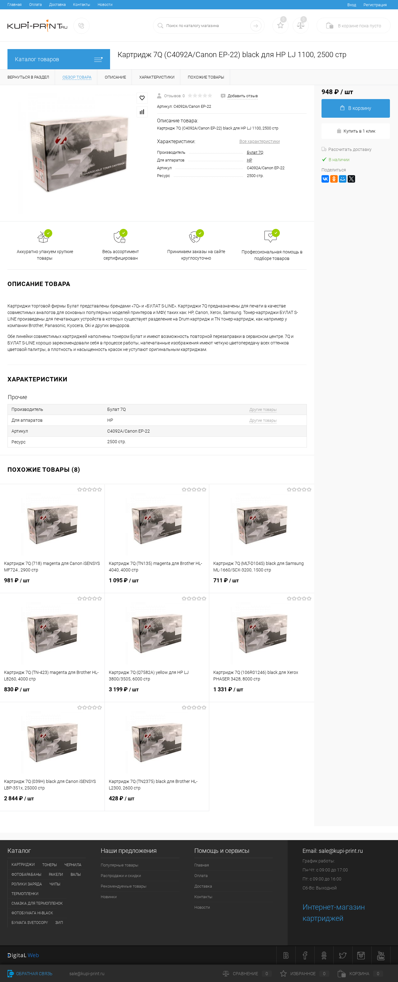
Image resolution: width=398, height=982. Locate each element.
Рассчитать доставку (350, 149)
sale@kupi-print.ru (341, 851)
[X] (351, 179)
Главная (14, 4)
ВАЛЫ (76, 874)
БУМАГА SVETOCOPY (30, 923)
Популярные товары (119, 865)
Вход (351, 4)
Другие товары (263, 409)
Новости (105, 4)
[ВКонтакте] (325, 179)
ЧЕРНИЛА (72, 865)
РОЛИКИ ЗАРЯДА (27, 884)
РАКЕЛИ (56, 874)
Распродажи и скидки (121, 875)
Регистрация (375, 4)
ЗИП (59, 923)
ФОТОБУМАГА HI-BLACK (32, 913)
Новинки (109, 896)
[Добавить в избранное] (142, 98)
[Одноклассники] (334, 179)
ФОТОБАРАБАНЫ (26, 874)
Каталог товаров (37, 59)
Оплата (35, 4)
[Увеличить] (78, 153)
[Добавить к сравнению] (142, 111)
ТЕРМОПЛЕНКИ (25, 894)
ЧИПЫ (54, 884)
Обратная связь (34, 973)
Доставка (57, 4)
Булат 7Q (255, 152)
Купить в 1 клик (359, 131)
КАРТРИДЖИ (23, 864)
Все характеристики (259, 141)
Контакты (81, 4)
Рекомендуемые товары (123, 886)
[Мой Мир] (342, 179)
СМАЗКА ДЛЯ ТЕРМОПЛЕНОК (37, 903)
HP (249, 160)
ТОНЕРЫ (49, 865)
